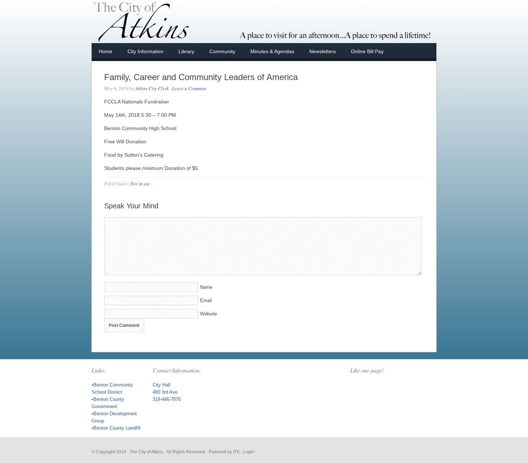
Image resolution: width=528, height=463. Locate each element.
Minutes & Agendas (272, 51)
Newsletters (322, 51)
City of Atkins (264, 21)
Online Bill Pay (367, 51)
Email (206, 300)
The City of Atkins (146, 451)
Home (105, 51)
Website (208, 313)
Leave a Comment (189, 88)
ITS (236, 451)
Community (222, 51)
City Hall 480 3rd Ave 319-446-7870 (167, 392)
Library (186, 51)
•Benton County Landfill (116, 428)
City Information (145, 51)
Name (206, 287)
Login (248, 451)
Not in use (140, 183)
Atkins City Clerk (152, 88)
